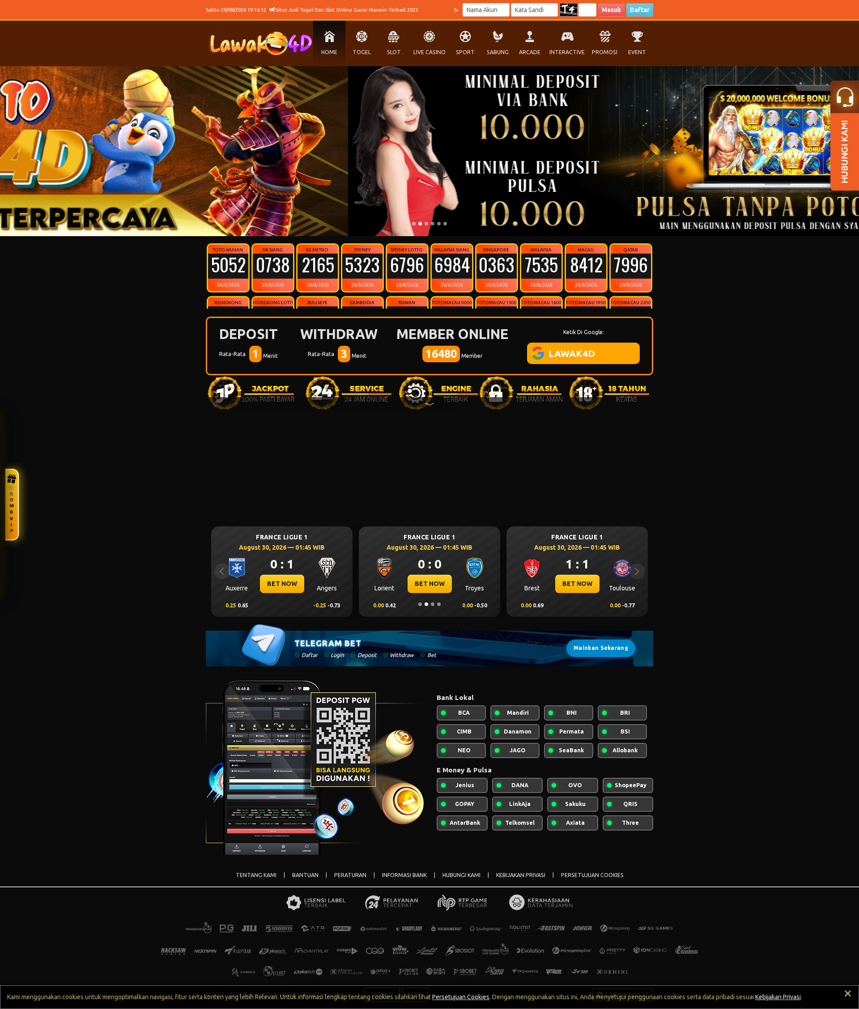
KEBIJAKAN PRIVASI (520, 875)
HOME (329, 52)
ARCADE (529, 52)
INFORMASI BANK (404, 875)
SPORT (465, 52)
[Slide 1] (414, 223)
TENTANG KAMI (256, 875)
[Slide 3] (426, 223)
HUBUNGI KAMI (461, 875)
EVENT (637, 52)
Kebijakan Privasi (778, 997)
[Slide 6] (445, 223)
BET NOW (282, 583)
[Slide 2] (420, 223)
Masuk (611, 9)
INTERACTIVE (567, 52)
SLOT (394, 52)
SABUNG (498, 52)
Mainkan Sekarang (601, 648)
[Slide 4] (432, 223)
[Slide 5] (439, 223)
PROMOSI (604, 52)
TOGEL (362, 52)
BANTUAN (305, 875)
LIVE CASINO (429, 52)
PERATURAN (350, 875)
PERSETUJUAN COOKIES (592, 875)
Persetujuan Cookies (460, 997)
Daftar (640, 9)
